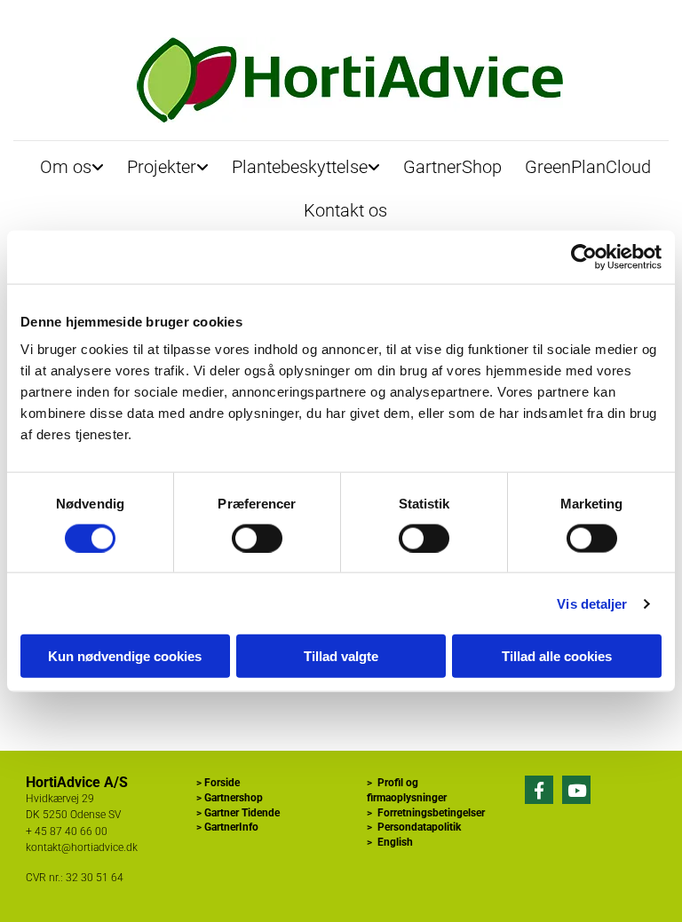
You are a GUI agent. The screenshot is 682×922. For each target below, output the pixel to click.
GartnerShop (452, 166)
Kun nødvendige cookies (125, 656)
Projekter (161, 166)
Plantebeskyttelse (300, 166)
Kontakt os (345, 210)
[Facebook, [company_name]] (539, 789)
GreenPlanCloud (588, 166)
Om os (65, 166)
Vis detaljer (592, 603)
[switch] (257, 538)
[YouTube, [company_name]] (576, 789)
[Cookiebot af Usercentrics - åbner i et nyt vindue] (584, 256)
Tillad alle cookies (557, 656)
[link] (72, 163)
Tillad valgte (341, 656)
